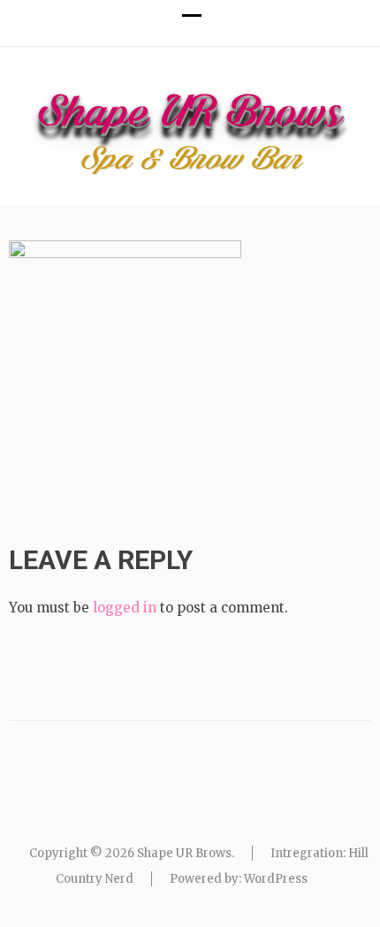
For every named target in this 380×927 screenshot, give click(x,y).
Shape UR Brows (190, 116)
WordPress (276, 878)
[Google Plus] (190, 70)
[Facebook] (157, 70)
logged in (124, 607)
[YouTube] (222, 70)
